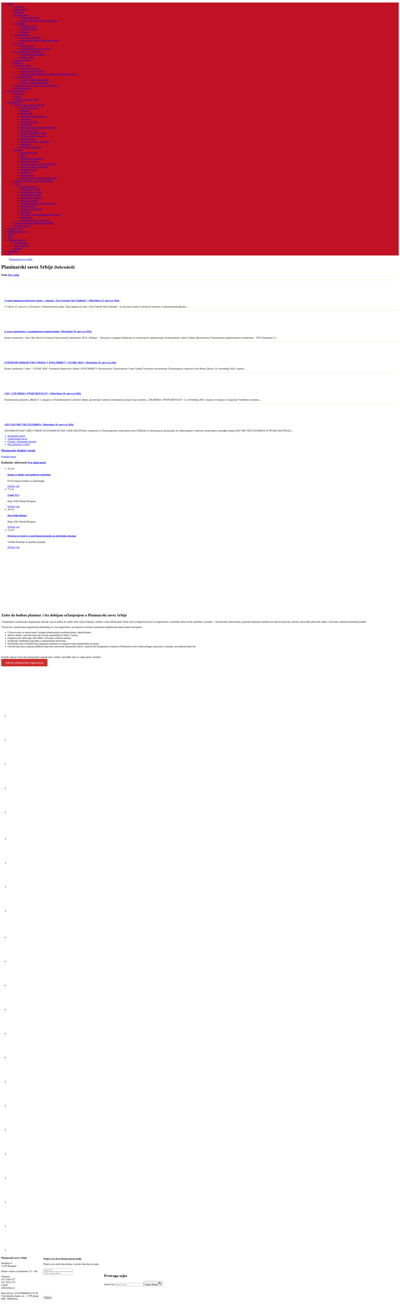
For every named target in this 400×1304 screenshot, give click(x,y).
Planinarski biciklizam (31, 147)
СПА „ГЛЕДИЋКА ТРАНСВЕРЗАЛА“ (42, 393)
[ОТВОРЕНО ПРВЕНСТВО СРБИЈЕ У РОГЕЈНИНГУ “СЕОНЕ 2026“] (15, 356)
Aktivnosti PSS (15, 102)
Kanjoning (25, 144)
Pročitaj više (14, 486)
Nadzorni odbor (21, 34)
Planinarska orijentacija (31, 158)
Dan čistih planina (17, 515)
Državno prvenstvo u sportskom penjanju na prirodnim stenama (42, 536)
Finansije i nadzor (16, 240)
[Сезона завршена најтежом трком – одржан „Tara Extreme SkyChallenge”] (15, 294)
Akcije (17, 183)
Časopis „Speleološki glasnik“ (35, 82)
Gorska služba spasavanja (32, 54)
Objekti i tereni (15, 228)
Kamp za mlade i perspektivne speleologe (29, 474)
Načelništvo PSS (28, 26)
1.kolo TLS (13, 495)
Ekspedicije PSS (28, 206)
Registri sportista (22, 60)
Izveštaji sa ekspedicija (31, 209)
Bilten (23, 155)
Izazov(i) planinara (29, 108)
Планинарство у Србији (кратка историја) (36, 85)
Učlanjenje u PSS (22, 65)
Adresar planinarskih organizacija (24, 662)
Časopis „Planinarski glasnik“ (22, 441)
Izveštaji (18, 248)
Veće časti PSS (27, 46)
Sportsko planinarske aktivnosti (29, 105)
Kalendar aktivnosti (17, 231)
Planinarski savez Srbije (20, 259)
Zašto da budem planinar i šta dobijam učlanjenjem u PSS (48, 74)
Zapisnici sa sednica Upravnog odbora (39, 20)
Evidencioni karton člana (26, 99)
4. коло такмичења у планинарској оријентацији (48, 331)
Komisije (18, 63)
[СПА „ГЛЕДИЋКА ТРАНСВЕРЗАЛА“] (15, 387)
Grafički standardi (22, 88)
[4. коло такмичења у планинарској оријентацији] (15, 325)
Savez (10, 3)
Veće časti (19, 43)
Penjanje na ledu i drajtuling (34, 167)
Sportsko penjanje (29, 122)
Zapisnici (24, 32)
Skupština (18, 12)
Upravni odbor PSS (29, 18)
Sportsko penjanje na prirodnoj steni (37, 164)
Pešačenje (25, 110)
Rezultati (18, 150)
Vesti (10, 237)
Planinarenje (26, 113)
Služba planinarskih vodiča (33, 133)
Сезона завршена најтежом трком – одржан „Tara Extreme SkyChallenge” (62, 300)
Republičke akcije (29, 186)
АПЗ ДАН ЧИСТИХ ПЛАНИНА (39, 424)
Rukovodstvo (20, 9)
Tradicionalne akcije (30, 189)
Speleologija (26, 124)
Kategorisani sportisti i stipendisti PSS (38, 178)
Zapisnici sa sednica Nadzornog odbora (39, 40)
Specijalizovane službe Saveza (29, 51)
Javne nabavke (21, 245)
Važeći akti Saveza (17, 91)
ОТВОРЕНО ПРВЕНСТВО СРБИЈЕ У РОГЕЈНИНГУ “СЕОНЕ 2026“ (60, 362)
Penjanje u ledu (27, 138)
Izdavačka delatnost (23, 77)
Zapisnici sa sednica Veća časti (35, 48)
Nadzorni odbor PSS (30, 37)
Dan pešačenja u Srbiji (31, 192)
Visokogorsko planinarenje (33, 116)
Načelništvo (19, 23)
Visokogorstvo (27, 175)
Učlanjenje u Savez (29, 68)
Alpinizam (25, 119)
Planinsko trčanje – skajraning (35, 141)
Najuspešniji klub (28, 152)
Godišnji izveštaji (28, 29)
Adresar (11, 234)
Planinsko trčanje (28, 169)
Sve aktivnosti (37, 462)
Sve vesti (13, 275)
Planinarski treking (29, 130)
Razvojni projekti (22, 226)
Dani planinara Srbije (30, 195)
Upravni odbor (21, 15)
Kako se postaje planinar (32, 71)
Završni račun (20, 242)
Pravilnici (18, 93)
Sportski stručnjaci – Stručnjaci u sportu (33, 181)
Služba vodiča (27, 57)
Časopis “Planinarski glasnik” (34, 79)
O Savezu (18, 6)
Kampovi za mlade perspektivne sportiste (34, 223)
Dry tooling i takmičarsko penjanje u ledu (40, 214)
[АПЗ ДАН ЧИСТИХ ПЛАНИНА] (15, 418)
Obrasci (17, 96)
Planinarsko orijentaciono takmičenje (38, 127)
